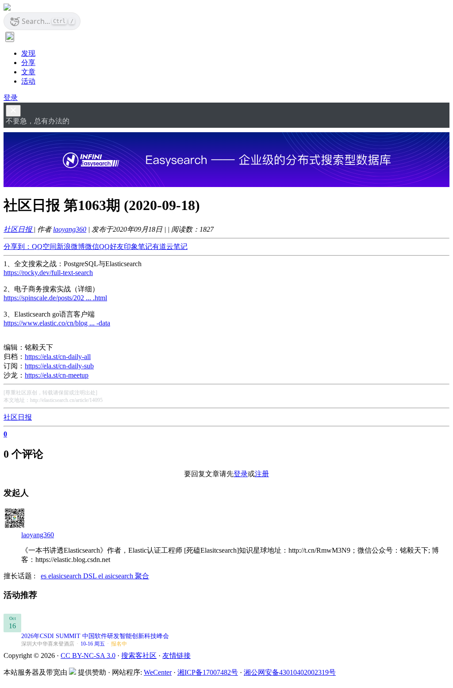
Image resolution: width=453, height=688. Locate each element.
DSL (90, 576)
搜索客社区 (139, 655)
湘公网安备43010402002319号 (290, 672)
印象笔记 (138, 246)
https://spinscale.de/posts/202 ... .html (55, 298)
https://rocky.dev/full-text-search (48, 272)
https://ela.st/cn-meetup (56, 375)
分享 (28, 62)
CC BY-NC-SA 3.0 (88, 655)
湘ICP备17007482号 (207, 672)
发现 (28, 53)
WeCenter (158, 672)
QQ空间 (44, 246)
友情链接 (176, 655)
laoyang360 (69, 229)
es (44, 576)
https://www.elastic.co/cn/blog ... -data (57, 323)
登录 (11, 97)
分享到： (18, 246)
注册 (262, 474)
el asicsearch (116, 576)
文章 (28, 72)
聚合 (142, 576)
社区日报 (19, 229)
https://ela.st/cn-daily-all (58, 356)
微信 (92, 246)
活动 (28, 81)
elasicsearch (65, 576)
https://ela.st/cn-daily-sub (59, 366)
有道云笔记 (170, 246)
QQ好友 (111, 246)
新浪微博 (71, 246)
